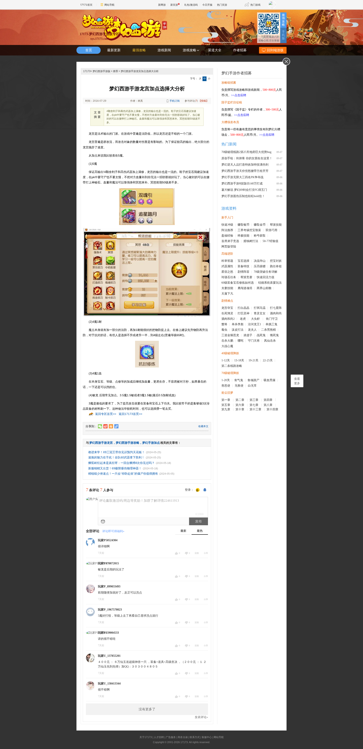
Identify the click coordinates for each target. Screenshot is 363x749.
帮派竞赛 (246, 277)
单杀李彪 (237, 324)
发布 (198, 521)
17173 (87, 71)
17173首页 (86, 4)
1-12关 (225, 360)
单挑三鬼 (271, 324)
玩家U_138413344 (109, 683)
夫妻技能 (227, 288)
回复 (197, 553)
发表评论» (201, 717)
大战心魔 (227, 346)
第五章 (226, 405)
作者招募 (240, 50)
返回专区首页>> (105, 414)
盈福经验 (227, 235)
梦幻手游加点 (151, 442)
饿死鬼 (274, 335)
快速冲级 (227, 224)
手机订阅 (175, 100)
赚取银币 (243, 224)
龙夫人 (252, 329)
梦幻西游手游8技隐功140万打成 (242, 183)
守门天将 (254, 340)
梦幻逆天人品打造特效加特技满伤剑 (244, 164)
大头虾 (256, 318)
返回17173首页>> (130, 414)
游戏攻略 (189, 50)
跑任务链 (276, 266)
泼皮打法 (237, 329)
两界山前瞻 (264, 288)
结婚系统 (264, 282)
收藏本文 (203, 426)
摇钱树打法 (250, 241)
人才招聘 (159, 737)
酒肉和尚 (276, 313)
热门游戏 (255, 4)
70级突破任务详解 (265, 271)
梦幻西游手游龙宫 (101, 442)
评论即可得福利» (113, 531)
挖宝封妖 (276, 260)
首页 (88, 50)
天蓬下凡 (227, 293)
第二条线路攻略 (231, 365)
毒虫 (224, 329)
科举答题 (227, 260)
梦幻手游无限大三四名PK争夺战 (242, 177)
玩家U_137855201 (109, 655)
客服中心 (207, 737)
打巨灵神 (243, 313)
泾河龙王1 (254, 324)
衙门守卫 (272, 318)
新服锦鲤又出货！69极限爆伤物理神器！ (115, 468)
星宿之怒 (227, 271)
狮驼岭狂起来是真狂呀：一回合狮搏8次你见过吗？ (121, 463)
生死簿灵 (227, 313)
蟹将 (224, 324)
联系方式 (195, 737)
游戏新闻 (164, 50)
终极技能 (243, 235)
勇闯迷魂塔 (245, 288)
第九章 (226, 409)
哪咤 (240, 340)
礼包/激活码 (191, 4)
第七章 (254, 405)
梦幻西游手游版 (101, 71)
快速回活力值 (265, 277)
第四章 (268, 399)
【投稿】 (204, 100)
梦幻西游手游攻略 (127, 442)
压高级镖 (260, 266)
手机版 (283, 35)
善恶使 (225, 385)
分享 (206, 553)
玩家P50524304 (107, 540)
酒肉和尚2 (228, 318)
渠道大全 (214, 50)
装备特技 (243, 266)
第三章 (254, 399)
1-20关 (225, 380)
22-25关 (268, 360)
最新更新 (114, 50)
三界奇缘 (243, 230)
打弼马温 (260, 307)
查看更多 (297, 381)
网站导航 (109, 4)
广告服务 (171, 737)
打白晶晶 (243, 307)
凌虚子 (247, 335)
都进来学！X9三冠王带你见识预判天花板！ (116, 452)
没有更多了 (147, 709)
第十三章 (256, 409)
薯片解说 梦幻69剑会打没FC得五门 (244, 189)
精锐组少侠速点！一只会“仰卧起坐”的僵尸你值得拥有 (123, 473)
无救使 (239, 385)
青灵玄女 (260, 313)
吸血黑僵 (269, 380)
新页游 (174, 4)
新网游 (162, 4)
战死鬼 (261, 335)
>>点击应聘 (238, 95)
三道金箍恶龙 (230, 335)
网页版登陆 (228, 246)
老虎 (243, 318)
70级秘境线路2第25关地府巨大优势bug (246, 152)
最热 (200, 530)
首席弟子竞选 (230, 241)
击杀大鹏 (227, 340)
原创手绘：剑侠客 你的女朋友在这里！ (246, 158)
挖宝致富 (255, 230)
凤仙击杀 (270, 340)
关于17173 (145, 737)
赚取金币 (260, 224)
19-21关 (253, 360)
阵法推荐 (227, 230)
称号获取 (260, 235)
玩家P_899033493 (109, 586)
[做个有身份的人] (198, 490)
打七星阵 (276, 307)
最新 (183, 530)
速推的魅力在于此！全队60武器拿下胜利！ (116, 457)
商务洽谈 (183, 737)
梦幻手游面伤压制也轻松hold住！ (243, 196)
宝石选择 (243, 260)
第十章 (240, 409)
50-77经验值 (270, 241)
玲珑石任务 (228, 277)
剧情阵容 (243, 271)
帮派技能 (276, 224)
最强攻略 (283, 19)
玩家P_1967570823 (110, 609)
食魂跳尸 (253, 380)
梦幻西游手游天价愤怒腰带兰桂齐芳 (244, 170)
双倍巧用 (271, 230)
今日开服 (207, 4)
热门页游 (222, 4)
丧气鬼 (238, 380)
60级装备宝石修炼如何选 (237, 282)
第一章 (226, 399)
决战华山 (260, 260)
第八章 (268, 405)
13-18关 (239, 360)
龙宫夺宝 (227, 307)
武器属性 (227, 266)
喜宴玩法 (276, 282)
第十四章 (273, 409)
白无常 (252, 385)
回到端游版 (275, 50)
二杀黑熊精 (268, 329)
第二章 (240, 399)
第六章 (240, 405)
